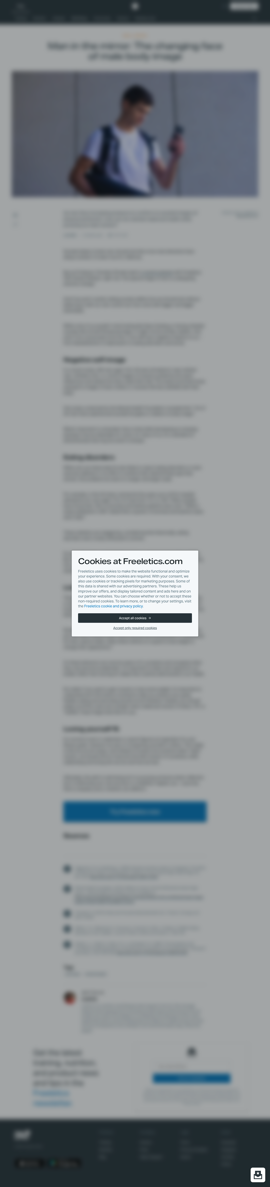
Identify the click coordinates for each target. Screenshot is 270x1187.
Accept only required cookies (135, 628)
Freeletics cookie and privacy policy (113, 606)
